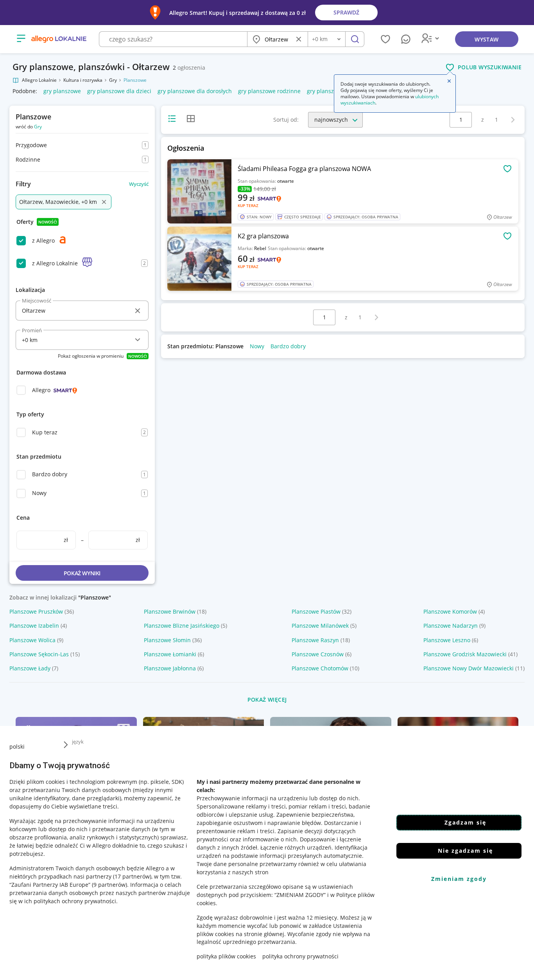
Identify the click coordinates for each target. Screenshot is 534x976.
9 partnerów (109, 884)
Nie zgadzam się (465, 850)
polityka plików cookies (226, 956)
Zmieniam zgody (459, 878)
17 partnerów (132, 876)
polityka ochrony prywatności (300, 956)
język (78, 741)
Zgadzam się (465, 822)
